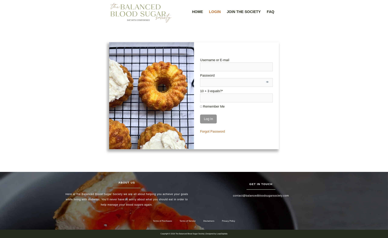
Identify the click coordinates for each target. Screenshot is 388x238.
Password (207, 75)
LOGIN (215, 12)
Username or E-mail (214, 60)
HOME (197, 12)
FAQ (270, 12)
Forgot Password (212, 131)
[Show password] (267, 82)
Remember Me (213, 106)
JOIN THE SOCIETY (244, 12)
